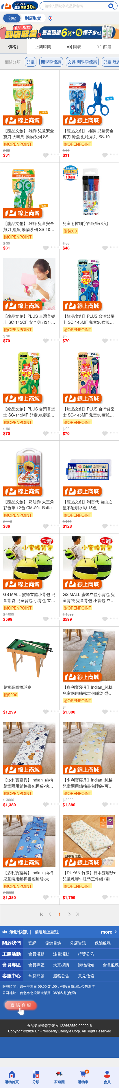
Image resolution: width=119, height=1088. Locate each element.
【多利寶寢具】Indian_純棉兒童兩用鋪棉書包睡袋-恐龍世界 (88, 690)
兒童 (31, 62)
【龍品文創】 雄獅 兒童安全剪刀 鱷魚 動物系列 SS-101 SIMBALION (28, 226)
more (106, 931)
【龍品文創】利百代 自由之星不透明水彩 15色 (87, 504)
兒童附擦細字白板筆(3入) (85, 223)
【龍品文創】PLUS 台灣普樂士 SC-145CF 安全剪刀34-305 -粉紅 (29, 319)
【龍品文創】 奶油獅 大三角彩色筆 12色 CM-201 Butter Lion (28, 505)
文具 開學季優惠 (82, 62)
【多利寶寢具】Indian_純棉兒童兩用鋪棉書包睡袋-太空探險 (28, 876)
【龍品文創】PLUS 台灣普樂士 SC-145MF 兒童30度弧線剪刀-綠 (29, 412)
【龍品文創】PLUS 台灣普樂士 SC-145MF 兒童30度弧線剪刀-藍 (89, 319)
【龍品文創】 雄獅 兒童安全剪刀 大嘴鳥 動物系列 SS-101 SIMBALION (28, 134)
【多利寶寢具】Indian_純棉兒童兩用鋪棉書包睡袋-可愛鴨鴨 (88, 783)
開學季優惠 (51, 62)
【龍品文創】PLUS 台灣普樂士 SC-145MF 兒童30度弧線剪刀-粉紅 (89, 412)
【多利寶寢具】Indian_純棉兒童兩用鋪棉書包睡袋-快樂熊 (28, 783)
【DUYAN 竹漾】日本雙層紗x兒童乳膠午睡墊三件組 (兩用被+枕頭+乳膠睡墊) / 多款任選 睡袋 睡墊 (89, 876)
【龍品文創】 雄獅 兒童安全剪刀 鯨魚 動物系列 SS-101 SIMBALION (88, 134)
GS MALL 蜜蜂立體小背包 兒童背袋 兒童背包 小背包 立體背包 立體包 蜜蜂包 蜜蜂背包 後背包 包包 (29, 597)
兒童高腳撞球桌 (17, 687)
